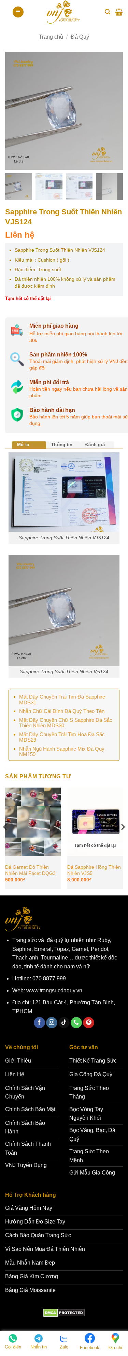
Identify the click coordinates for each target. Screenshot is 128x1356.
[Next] (122, 841)
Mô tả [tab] (23, 444)
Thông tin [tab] (61, 444)
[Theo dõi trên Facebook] (39, 1023)
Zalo (64, 1346)
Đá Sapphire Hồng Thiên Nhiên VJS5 (94, 870)
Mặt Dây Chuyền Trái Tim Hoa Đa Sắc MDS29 (62, 737)
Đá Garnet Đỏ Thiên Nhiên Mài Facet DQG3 (30, 870)
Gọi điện (13, 1346)
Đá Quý (80, 37)
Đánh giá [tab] (95, 444)
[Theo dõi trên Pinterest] (88, 1023)
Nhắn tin (38, 1346)
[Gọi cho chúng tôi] (76, 1023)
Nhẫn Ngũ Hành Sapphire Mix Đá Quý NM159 (61, 751)
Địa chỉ (115, 1347)
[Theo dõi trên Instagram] (51, 1023)
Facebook (89, 1347)
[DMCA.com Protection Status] (64, 1313)
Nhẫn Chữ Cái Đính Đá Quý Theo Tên (61, 711)
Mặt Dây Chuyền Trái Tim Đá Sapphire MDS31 (62, 699)
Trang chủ (51, 37)
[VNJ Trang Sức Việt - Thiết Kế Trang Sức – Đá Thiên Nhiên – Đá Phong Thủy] (63, 12)
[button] (18, 12)
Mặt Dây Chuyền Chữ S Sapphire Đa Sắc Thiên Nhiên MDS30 (65, 723)
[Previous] (5, 841)
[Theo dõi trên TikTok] (64, 1023)
